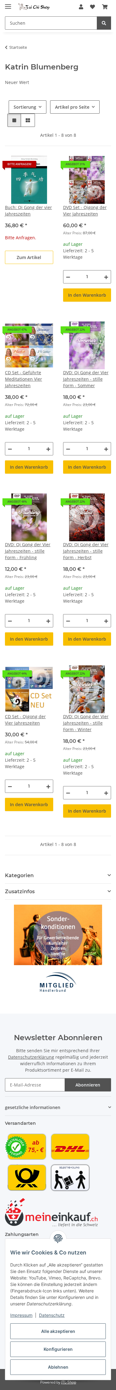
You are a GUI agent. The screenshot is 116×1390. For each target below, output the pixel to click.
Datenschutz (52, 1315)
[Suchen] (104, 23)
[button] (81, 7)
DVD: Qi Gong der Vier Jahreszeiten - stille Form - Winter (86, 723)
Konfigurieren (58, 1349)
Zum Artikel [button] (29, 257)
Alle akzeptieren (58, 1331)
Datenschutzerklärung (31, 1057)
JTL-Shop (68, 1382)
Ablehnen (58, 1367)
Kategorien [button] (19, 875)
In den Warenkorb (87, 295)
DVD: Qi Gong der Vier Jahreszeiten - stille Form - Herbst (86, 551)
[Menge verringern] (68, 276)
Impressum (21, 1315)
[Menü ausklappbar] (8, 4)
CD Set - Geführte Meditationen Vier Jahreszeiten (23, 379)
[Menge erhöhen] (106, 276)
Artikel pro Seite (72, 107)
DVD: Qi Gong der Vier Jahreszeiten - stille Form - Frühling (27, 551)
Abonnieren (87, 1085)
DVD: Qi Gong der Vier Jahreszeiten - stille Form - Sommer (86, 379)
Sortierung (25, 107)
